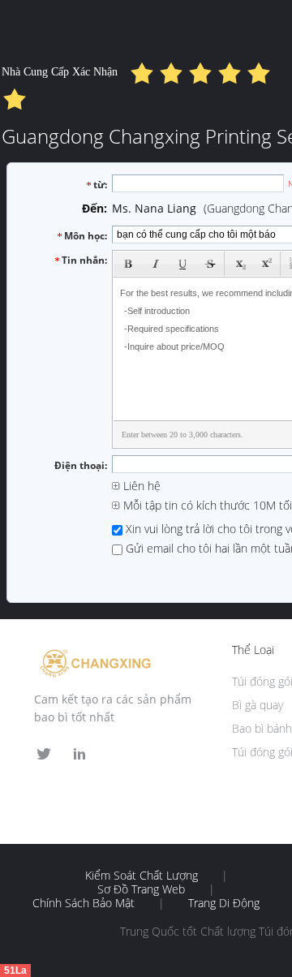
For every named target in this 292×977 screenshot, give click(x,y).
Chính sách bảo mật (83, 903)
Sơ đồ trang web (141, 889)
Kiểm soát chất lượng (141, 875)
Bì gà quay (257, 704)
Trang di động (224, 903)
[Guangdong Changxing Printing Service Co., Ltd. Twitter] (44, 754)
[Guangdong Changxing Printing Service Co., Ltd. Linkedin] (79, 754)
